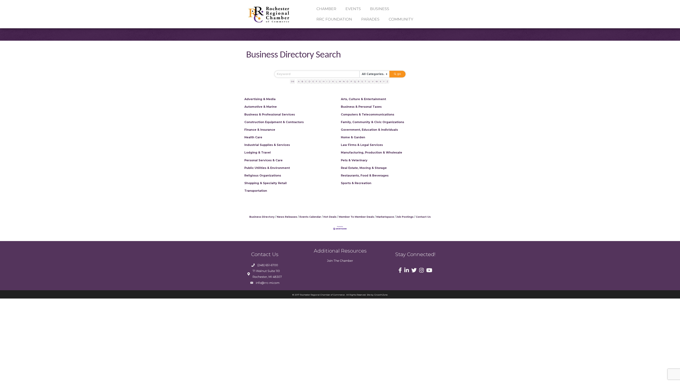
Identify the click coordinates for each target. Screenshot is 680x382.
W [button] (377, 81)
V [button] (372, 81)
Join (330, 260)
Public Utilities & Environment (267, 168)
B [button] (302, 81)
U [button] (369, 81)
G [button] (320, 81)
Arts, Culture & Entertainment (363, 99)
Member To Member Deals (356, 216)
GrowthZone (380, 294)
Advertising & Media (260, 99)
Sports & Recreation (356, 183)
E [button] (313, 81)
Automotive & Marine (260, 106)
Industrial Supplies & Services (267, 145)
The (336, 260)
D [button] (309, 81)
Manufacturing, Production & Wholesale (371, 152)
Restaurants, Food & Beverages (365, 175)
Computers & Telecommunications (367, 114)
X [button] (380, 81)
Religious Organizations (262, 175)
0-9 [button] (292, 81)
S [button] (362, 81)
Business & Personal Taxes (361, 106)
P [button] (351, 81)
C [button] (306, 81)
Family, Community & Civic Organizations (372, 122)
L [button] (336, 81)
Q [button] (355, 81)
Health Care (253, 137)
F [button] (316, 81)
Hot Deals (329, 216)
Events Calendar (310, 216)
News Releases (287, 216)
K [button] (333, 81)
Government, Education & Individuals (369, 129)
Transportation (255, 190)
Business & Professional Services (269, 114)
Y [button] (383, 81)
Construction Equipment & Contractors (274, 122)
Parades (370, 19)
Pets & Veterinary (354, 160)
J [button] (329, 81)
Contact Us (423, 216)
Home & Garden (353, 137)
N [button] (344, 81)
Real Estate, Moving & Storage (364, 168)
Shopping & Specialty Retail (265, 183)
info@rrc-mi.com (267, 283)
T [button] (365, 81)
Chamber (346, 260)
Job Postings (404, 216)
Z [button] (387, 81)
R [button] (358, 81)
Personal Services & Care (263, 160)
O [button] (347, 81)
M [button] (340, 81)
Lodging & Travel (257, 152)
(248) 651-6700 (267, 265)
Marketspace (385, 216)
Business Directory (261, 216)
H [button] (323, 81)
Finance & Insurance (259, 129)
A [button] (298, 81)
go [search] (399, 74)
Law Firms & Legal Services (362, 145)
